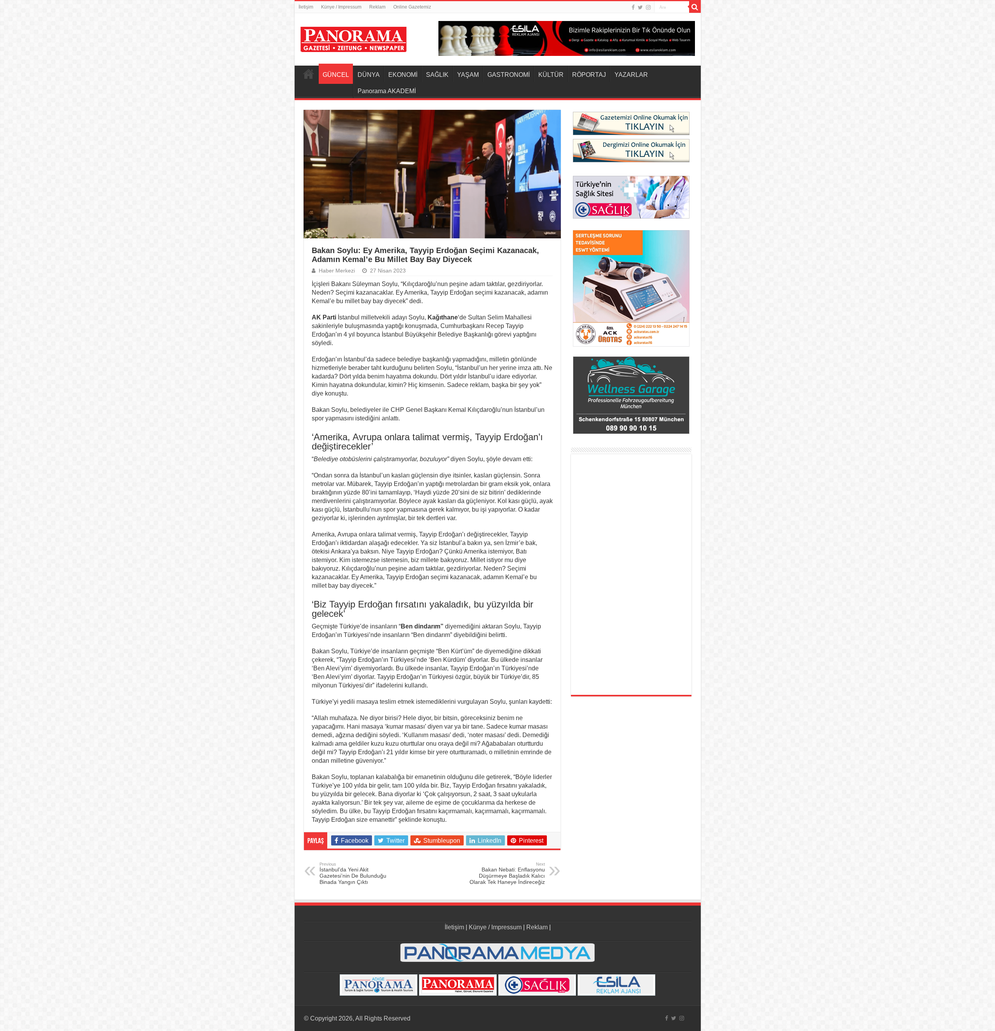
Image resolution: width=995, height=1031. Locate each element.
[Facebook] (633, 7)
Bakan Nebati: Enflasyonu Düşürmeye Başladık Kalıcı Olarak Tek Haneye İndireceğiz (507, 873)
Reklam (377, 7)
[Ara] (695, 7)
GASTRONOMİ (508, 74)
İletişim (305, 7)
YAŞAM (468, 74)
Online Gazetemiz (412, 7)
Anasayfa (308, 74)
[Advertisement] (631, 574)
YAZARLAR (631, 74)
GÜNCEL (336, 74)
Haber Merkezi (337, 271)
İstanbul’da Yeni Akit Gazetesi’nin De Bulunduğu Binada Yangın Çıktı (352, 873)
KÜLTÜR (551, 74)
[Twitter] (640, 7)
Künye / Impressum (341, 7)
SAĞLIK (437, 74)
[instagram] (648, 7)
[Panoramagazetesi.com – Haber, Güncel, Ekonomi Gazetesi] (353, 38)
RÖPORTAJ (589, 74)
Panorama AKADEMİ (387, 91)
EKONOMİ (402, 74)
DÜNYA (369, 74)
